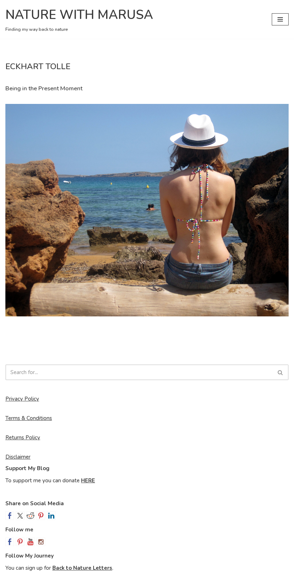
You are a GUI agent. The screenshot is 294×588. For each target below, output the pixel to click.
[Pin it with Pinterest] (41, 515)
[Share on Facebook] (9, 515)
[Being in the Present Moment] (147, 210)
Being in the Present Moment (43, 88)
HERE (88, 480)
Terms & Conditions (28, 418)
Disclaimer (17, 456)
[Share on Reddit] (30, 515)
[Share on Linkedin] (51, 515)
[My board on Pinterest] (20, 541)
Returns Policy (22, 437)
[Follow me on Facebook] (9, 541)
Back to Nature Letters (82, 568)
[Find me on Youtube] (30, 541)
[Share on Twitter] (20, 515)
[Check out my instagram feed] (41, 541)
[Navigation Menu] (280, 19)
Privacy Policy (22, 398)
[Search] (280, 372)
